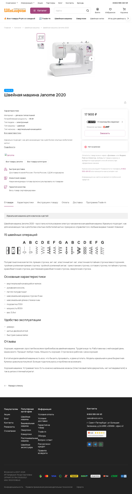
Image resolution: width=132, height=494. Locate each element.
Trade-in (42, 431)
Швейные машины (25, 418)
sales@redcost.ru (95, 418)
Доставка (77, 202)
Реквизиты (9, 426)
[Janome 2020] (71, 58)
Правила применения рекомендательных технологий (49, 487)
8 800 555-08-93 (120, 3)
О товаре (8, 202)
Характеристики (25, 202)
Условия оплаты (46, 414)
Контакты (8, 422)
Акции (7, 414)
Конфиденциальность (13, 487)
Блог (6, 418)
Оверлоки (26, 430)
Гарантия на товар (44, 426)
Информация (44, 409)
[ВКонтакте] (89, 444)
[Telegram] (95, 444)
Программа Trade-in (96, 202)
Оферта (80, 487)
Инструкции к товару (47, 202)
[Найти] (87, 11)
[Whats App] (100, 444)
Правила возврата (42, 452)
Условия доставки (42, 419)
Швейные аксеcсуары (27, 446)
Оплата (65, 202)
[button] (91, 58)
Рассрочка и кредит (44, 445)
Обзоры (42, 435)
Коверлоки (26, 434)
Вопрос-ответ (45, 440)
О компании (10, 430)
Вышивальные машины (28, 424)
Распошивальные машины (29, 439)
